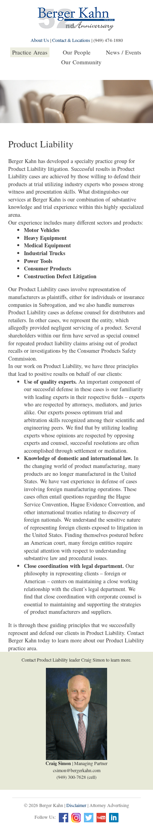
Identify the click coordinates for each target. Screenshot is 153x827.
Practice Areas (29, 52)
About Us (40, 40)
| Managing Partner (76, 763)
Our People (77, 52)
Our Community (81, 62)
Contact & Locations (71, 40)
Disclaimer (76, 805)
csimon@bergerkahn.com (76, 770)
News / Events (123, 52)
